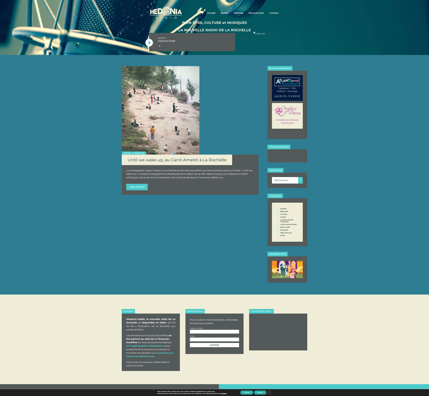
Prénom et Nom (196, 328)
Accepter (247, 392)
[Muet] (160, 46)
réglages (224, 394)
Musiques (284, 230)
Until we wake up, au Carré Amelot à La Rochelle (177, 159)
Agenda (283, 209)
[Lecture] (149, 43)
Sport (282, 235)
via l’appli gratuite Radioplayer (144, 345)
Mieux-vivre (285, 227)
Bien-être (284, 211)
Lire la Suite (137, 187)
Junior (283, 217)
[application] (194, 46)
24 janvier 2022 (138, 153)
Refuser (260, 392)
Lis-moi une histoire (288, 224)
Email (192, 336)
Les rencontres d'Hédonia (286, 221)
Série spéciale (286, 233)
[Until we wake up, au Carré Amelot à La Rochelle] (160, 110)
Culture (127, 153)
